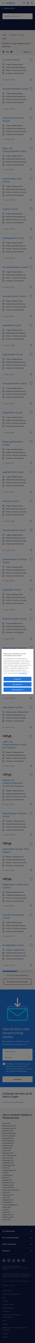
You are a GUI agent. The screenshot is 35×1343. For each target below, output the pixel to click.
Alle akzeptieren (17, 690)
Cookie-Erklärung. (22, 673)
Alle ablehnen (18, 684)
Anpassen (17, 679)
